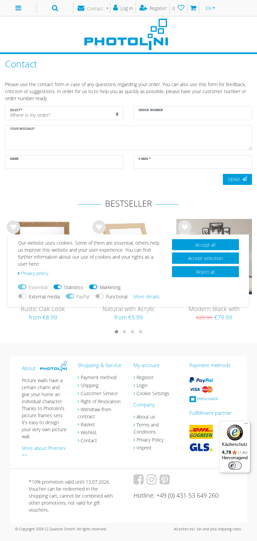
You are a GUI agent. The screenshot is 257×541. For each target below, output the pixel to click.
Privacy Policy (150, 440)
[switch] (235, 466)
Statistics (73, 287)
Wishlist (89, 432)
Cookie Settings (153, 393)
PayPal (82, 296)
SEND (234, 179)
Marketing (110, 287)
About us (146, 417)
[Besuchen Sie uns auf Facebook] (139, 482)
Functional (116, 296)
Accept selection (205, 258)
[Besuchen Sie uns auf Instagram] (152, 482)
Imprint (144, 448)
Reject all (205, 271)
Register (145, 377)
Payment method (98, 377)
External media (44, 296)
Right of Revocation (100, 401)
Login (142, 385)
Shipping (89, 385)
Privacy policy (34, 273)
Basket (88, 424)
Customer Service (99, 393)
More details (147, 296)
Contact (89, 440)
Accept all (205, 244)
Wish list (13, 232)
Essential (38, 287)
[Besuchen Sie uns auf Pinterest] (165, 482)
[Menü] (246, 425)
